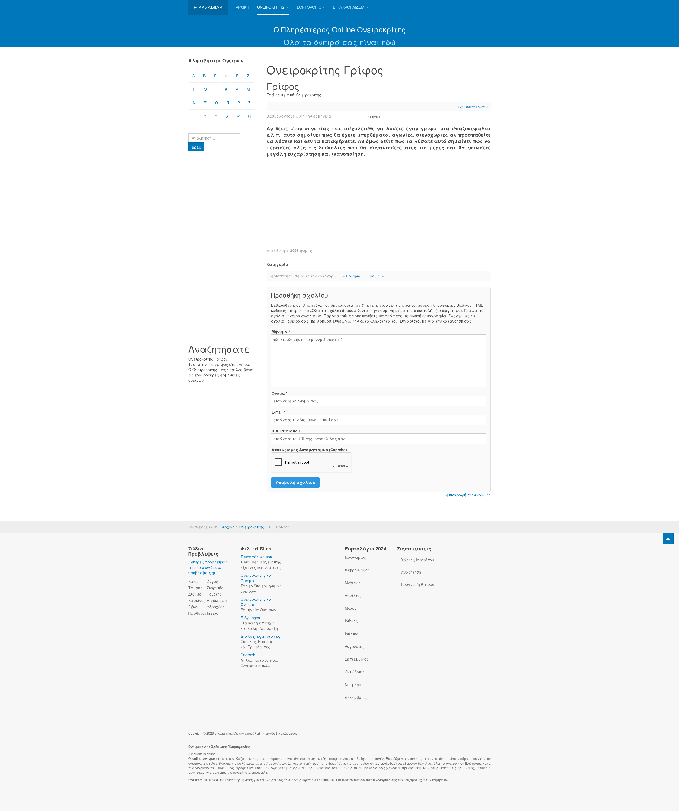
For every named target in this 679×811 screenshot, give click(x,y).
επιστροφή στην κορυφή (468, 494)
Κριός (193, 581)
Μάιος (350, 608)
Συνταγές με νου (256, 556)
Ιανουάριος (355, 557)
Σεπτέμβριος (357, 659)
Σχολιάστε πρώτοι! (473, 106)
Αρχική (242, 7)
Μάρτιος (353, 582)
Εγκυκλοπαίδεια (349, 7)
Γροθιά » (375, 276)
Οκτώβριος (354, 671)
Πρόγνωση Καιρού (417, 584)
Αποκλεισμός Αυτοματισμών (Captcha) (309, 449)
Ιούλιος (351, 633)
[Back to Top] (668, 538)
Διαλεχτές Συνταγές (260, 636)
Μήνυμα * (281, 331)
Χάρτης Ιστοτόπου (417, 559)
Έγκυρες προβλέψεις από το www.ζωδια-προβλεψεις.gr (208, 567)
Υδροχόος (216, 606)
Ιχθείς (212, 613)
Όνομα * (279, 393)
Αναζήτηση (411, 572)
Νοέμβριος (355, 684)
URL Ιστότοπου (286, 430)
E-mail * (278, 412)
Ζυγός (212, 581)
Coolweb (248, 654)
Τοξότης (214, 594)
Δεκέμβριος (356, 697)
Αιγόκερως (217, 600)
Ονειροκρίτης (271, 7)
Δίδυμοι (195, 594)
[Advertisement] (379, 205)
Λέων (193, 606)
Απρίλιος (353, 595)
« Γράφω (352, 276)
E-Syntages (250, 617)
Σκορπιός (215, 587)
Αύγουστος (354, 646)
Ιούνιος (351, 620)
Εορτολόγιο (309, 7)
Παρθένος (197, 613)
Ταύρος (195, 587)
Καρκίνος (197, 600)
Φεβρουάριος (357, 570)
